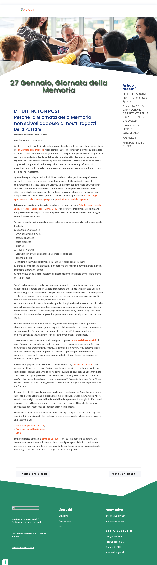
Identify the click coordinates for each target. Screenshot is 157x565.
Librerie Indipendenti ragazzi (30, 425)
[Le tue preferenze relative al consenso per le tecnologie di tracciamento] (5, 562)
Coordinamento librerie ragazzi (31, 429)
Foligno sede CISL (115, 541)
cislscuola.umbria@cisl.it (23, 547)
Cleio (18, 432)
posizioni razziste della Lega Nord (72, 199)
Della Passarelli (29, 129)
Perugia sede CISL (115, 536)
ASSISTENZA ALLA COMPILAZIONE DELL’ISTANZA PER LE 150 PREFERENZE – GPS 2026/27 (135, 113)
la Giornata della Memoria (31, 149)
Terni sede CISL (113, 547)
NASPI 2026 (129, 137)
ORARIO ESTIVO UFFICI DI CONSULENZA (132, 129)
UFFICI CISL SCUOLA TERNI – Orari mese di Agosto (135, 97)
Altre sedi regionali (115, 552)
